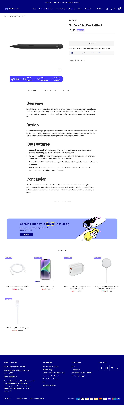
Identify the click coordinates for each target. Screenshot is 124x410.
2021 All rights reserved (37, 399)
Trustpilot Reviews (49, 385)
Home (6, 16)
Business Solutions (46, 9)
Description (31, 90)
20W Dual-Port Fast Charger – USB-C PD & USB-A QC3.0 (77, 287)
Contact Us (76, 370)
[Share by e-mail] (84, 60)
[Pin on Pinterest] (78, 60)
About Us (88, 9)
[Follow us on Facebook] (101, 368)
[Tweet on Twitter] (81, 60)
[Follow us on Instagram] (106, 368)
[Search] (111, 9)
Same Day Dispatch (83, 53)
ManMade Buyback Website (82, 373)
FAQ (44, 382)
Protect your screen (47, 286)
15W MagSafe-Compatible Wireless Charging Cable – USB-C (106, 287)
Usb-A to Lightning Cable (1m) (17, 328)
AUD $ (99, 9)
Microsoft (73, 20)
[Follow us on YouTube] (112, 368)
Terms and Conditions (51, 376)
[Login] (115, 9)
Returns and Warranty (50, 366)
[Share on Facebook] (75, 60)
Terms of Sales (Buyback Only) (54, 373)
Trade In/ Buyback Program (65, 9)
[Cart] (119, 9)
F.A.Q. (80, 9)
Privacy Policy (47, 370)
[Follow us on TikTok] (117, 368)
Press (74, 366)
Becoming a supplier (79, 376)
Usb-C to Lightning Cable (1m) (17, 286)
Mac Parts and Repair (50, 379)
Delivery (66, 90)
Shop (34, 9)
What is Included (49, 90)
